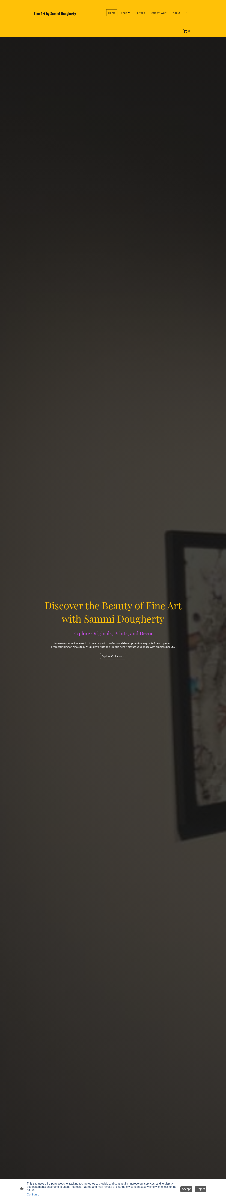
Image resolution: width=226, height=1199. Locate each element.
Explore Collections (113, 656)
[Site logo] (58, 20)
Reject (201, 1189)
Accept (186, 1189)
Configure (33, 1194)
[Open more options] (187, 12)
